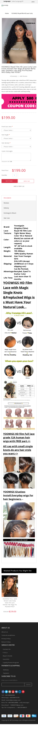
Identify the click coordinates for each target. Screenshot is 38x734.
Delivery (6, 208)
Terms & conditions (8, 635)
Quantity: (4, 175)
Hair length (6, 135)
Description (7, 198)
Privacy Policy (6, 638)
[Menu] (27, 7)
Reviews (6, 203)
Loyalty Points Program (11, 662)
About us (5, 632)
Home (7, 13)
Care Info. (6, 659)
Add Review (23, 76)
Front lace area (7, 127)
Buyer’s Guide (7, 656)
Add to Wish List (19, 186)
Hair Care (7, 218)
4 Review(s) (13, 76)
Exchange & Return (10, 213)
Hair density (6, 143)
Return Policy (6, 642)
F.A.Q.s (5, 652)
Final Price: (5, 170)
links (32, 2)
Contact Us (6, 649)
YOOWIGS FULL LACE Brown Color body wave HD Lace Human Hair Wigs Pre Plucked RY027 (10, 602)
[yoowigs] (5, 5)
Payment (6, 673)
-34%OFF (14, 578)
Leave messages (7, 151)
